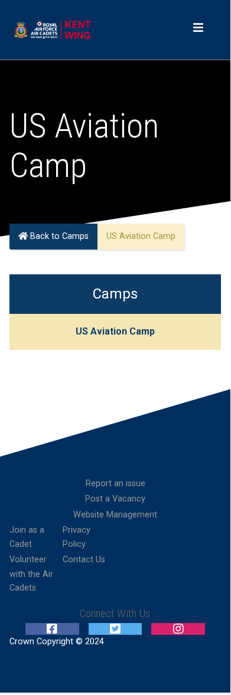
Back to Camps (58, 236)
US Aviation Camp (115, 331)
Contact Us (84, 560)
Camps (115, 294)
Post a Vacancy (115, 499)
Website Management (115, 515)
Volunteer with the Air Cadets (31, 574)
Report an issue (115, 483)
